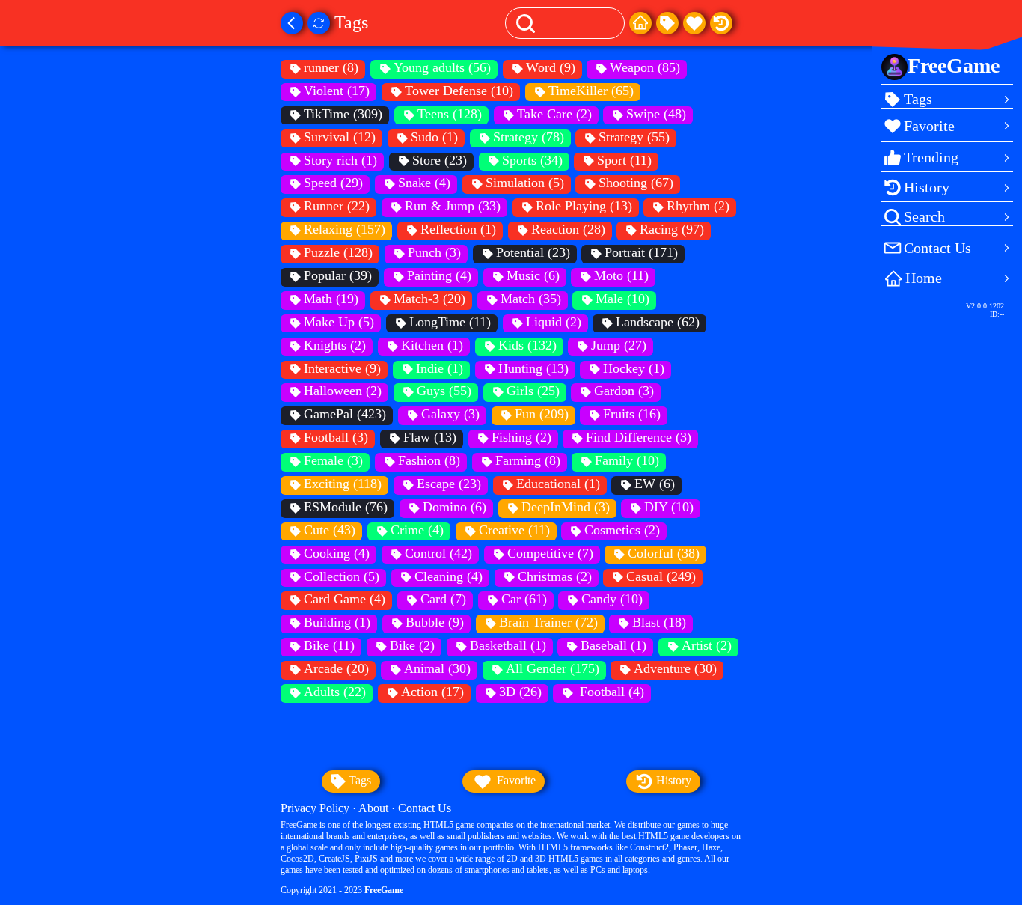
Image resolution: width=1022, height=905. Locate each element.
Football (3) (336, 437)
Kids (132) (527, 345)
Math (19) (331, 298)
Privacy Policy (315, 808)
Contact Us (424, 808)
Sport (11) (624, 160)
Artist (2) (707, 645)
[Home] (640, 23)
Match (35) (531, 298)
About (373, 808)
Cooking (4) (337, 553)
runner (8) (331, 67)
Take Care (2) (554, 113)
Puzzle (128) (338, 252)
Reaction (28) (568, 229)
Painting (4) (439, 275)
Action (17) (432, 691)
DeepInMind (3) (565, 506)
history (672, 780)
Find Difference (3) (638, 437)
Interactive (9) (342, 368)
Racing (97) (672, 229)
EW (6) (654, 483)
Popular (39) (338, 275)
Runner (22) (337, 205)
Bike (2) (412, 645)
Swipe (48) (656, 113)
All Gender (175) (552, 668)
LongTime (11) (450, 321)
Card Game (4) (344, 598)
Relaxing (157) (344, 229)
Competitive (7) (550, 553)
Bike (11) (329, 645)
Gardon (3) (624, 390)
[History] (721, 23)
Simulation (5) (525, 182)
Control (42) (438, 553)
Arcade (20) (336, 668)
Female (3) (333, 460)
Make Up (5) (339, 321)
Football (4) (610, 691)
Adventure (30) (675, 668)
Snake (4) (424, 182)
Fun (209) (542, 413)
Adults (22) (335, 691)
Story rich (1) (340, 160)
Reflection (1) (458, 229)
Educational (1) (558, 483)
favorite (515, 780)
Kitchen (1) (432, 345)
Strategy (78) (528, 136)
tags (358, 780)
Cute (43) (329, 529)
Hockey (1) (633, 368)
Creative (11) (514, 529)
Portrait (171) (641, 252)
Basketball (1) (508, 645)
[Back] (292, 23)
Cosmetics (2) (622, 529)
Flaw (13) (429, 437)
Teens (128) (449, 113)
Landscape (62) (658, 321)
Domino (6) (454, 506)
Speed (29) (333, 182)
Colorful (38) (664, 553)
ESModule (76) (346, 506)
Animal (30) (437, 668)
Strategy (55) (634, 136)
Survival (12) (340, 136)
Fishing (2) (521, 437)
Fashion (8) (429, 460)
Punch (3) (434, 252)
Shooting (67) (636, 182)
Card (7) (443, 598)
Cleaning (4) (448, 576)
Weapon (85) (645, 67)
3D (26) (520, 691)
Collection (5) (341, 576)
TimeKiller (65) (591, 90)
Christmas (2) (555, 576)
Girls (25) (533, 390)
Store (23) (439, 160)
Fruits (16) (632, 413)
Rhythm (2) (698, 205)
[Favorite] (694, 23)
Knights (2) (335, 345)
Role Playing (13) (584, 205)
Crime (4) (417, 529)
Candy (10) (612, 598)
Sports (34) (532, 160)
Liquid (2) (553, 321)
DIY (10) (669, 506)
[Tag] (667, 23)
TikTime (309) (343, 113)
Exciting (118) (343, 483)
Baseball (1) (613, 645)
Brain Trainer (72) (548, 622)
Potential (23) (533, 252)
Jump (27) (618, 345)
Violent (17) (337, 90)
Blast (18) (659, 622)
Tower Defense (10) (459, 90)
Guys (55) (444, 390)
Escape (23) (449, 483)
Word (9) (550, 67)
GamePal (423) (345, 413)
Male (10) (622, 298)
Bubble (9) (435, 622)
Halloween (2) (343, 390)
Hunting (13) (533, 368)
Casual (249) (661, 576)
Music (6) (533, 275)
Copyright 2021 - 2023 (342, 890)
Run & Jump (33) (453, 205)
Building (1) (337, 622)
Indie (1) (439, 368)
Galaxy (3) (450, 413)
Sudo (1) (434, 136)
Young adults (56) (442, 67)
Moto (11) (621, 275)
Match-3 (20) (429, 298)
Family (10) (627, 460)
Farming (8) (527, 460)
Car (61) (524, 598)
